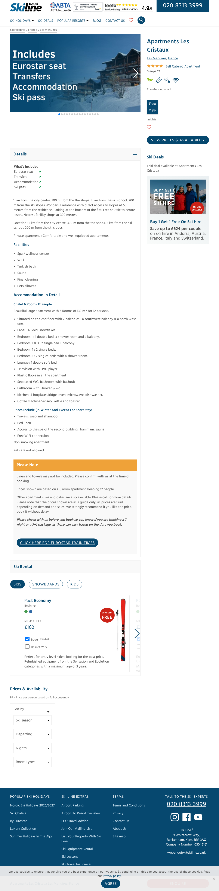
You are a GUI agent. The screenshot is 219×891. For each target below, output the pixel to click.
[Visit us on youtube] (198, 817)
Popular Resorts (71, 20)
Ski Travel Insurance (75, 864)
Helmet (38, 647)
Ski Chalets (18, 813)
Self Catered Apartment (183, 66)
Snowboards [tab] (45, 584)
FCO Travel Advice (74, 821)
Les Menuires (48, 30)
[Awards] (88, 10)
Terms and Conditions (129, 805)
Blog (97, 20)
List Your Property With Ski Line (81, 838)
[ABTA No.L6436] (61, 10)
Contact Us (115, 20)
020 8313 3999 (183, 5)
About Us (119, 828)
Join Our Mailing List (76, 828)
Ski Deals (45, 20)
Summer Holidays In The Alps (31, 836)
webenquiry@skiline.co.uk (186, 852)
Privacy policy (112, 876)
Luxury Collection (23, 828)
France (32, 30)
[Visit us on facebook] (186, 817)
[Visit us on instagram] (174, 817)
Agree (111, 883)
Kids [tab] (74, 584)
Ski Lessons (69, 856)
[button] (135, 73)
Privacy (118, 813)
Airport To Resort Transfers (81, 813)
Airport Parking (72, 805)
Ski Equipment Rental (77, 849)
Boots (39, 640)
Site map (119, 836)
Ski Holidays (20, 20)
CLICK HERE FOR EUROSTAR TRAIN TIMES (57, 543)
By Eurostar (18, 821)
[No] (214, 878)
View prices (178, 140)
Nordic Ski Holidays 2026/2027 (32, 805)
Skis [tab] (17, 584)
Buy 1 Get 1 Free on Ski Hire (175, 222)
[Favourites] (131, 21)
